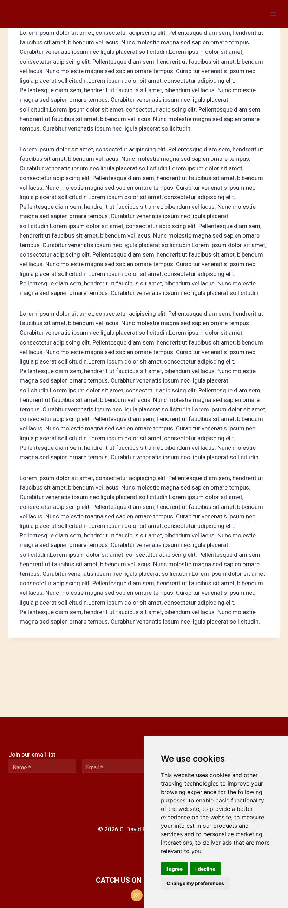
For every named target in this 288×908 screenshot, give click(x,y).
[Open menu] (273, 13)
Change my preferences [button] (195, 883)
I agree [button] (174, 869)
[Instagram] (137, 895)
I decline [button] (205, 869)
